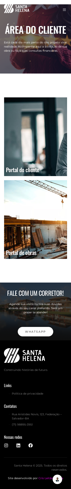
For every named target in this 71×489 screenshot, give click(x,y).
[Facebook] (30, 445)
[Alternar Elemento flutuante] (57, 479)
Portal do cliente (22, 170)
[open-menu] (65, 10)
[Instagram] (6, 445)
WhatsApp (35, 331)
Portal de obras (21, 252)
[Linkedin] (18, 445)
